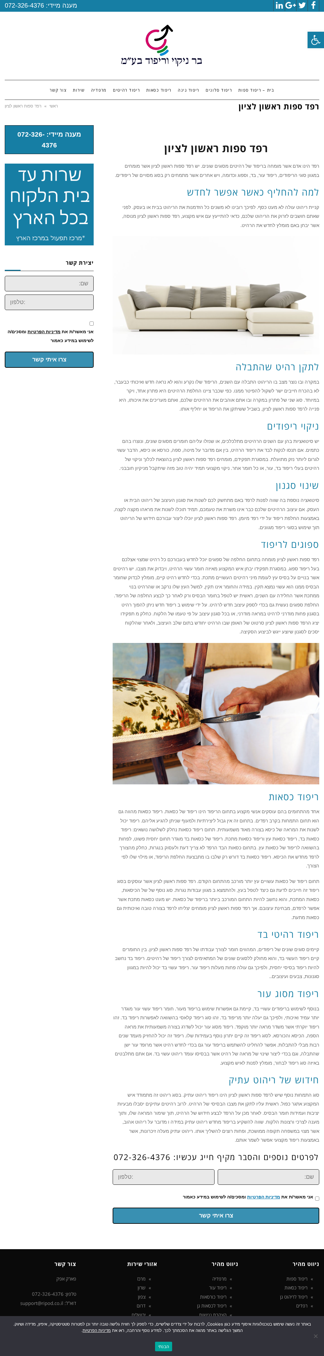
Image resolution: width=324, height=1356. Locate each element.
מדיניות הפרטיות (263, 1196)
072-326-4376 (24, 5)
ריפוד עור (218, 1287)
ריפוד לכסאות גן (212, 1305)
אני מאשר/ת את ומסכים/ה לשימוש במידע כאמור (248, 1196)
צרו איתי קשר (216, 1215)
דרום (141, 1305)
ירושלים (139, 1315)
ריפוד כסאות (296, 1287)
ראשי (53, 106)
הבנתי (163, 1346)
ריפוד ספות (297, 1278)
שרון (142, 1287)
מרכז (141, 1278)
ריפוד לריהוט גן (294, 1297)
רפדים (302, 1305)
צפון (142, 1297)
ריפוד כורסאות (213, 1297)
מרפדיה (219, 1278)
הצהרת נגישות (213, 1315)
